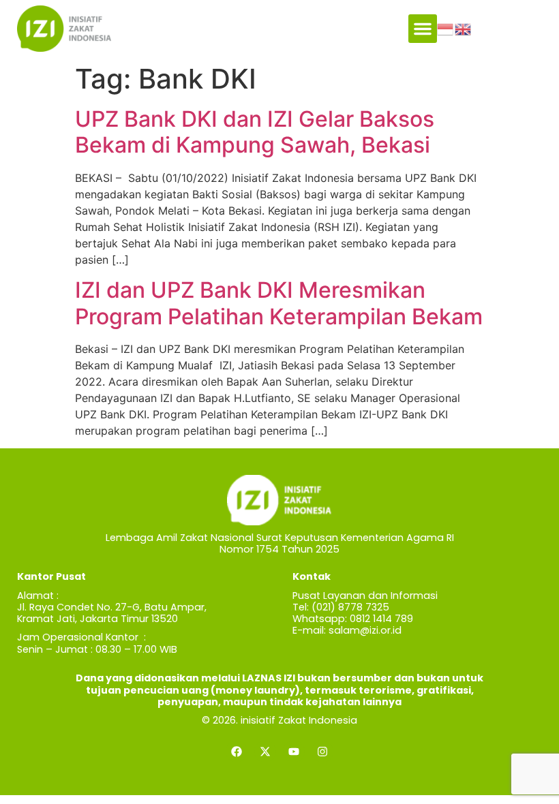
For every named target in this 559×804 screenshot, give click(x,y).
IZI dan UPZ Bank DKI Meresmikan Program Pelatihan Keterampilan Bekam (279, 303)
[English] (463, 28)
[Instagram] (322, 751)
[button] (422, 28)
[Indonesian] (446, 28)
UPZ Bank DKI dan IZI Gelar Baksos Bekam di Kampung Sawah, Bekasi (254, 132)
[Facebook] (236, 751)
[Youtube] (294, 751)
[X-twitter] (265, 751)
